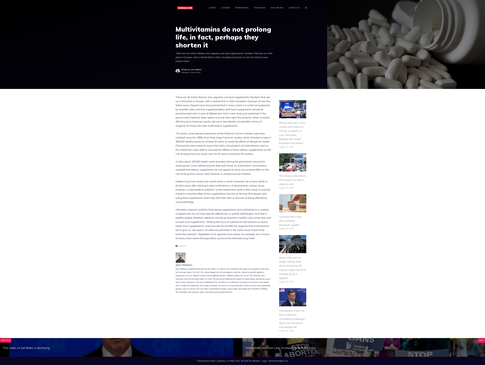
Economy (225, 8)
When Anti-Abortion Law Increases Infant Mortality (280, 348)
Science (212, 8)
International (242, 8)
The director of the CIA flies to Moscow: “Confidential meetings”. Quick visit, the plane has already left (292, 319)
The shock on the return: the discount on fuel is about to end (292, 180)
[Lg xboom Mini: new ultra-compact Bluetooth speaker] (292, 210)
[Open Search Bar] (306, 8)
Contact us (294, 8)
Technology (260, 8)
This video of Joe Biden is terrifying (26, 348)
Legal (264, 361)
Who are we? (277, 8)
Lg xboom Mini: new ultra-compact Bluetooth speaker (290, 220)
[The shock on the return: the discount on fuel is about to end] (292, 169)
